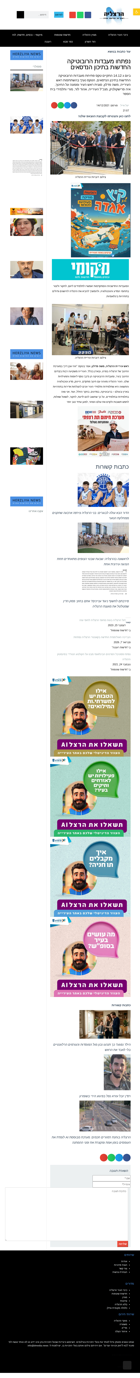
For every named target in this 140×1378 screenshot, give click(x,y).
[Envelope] (72, 15)
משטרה (123, 1324)
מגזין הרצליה (89, 34)
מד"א (124, 1327)
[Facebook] (88, 15)
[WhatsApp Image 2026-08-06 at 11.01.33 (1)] (90, 716)
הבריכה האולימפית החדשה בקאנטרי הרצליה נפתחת (102, 637)
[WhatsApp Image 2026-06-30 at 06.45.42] (101, 219)
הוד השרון (90, 41)
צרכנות (123, 1300)
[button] (136, 12)
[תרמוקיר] (103, 431)
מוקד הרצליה (120, 1320)
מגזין (124, 1297)
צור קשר (123, 1268)
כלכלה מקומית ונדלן (117, 1308)
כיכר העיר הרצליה (118, 34)
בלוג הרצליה (121, 1304)
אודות (124, 1261)
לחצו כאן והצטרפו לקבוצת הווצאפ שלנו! (104, 116)
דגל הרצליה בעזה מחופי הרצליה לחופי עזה (102, 620)
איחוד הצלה (121, 1331)
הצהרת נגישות (120, 1272)
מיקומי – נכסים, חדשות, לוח (27, 34)
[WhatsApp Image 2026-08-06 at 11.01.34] (90, 956)
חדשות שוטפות (62, 34)
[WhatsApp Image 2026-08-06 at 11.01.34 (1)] (90, 876)
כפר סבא (68, 41)
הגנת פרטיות (120, 1265)
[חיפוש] (20, 14)
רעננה (48, 41)
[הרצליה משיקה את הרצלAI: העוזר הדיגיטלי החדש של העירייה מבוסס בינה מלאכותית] (90, 796)
